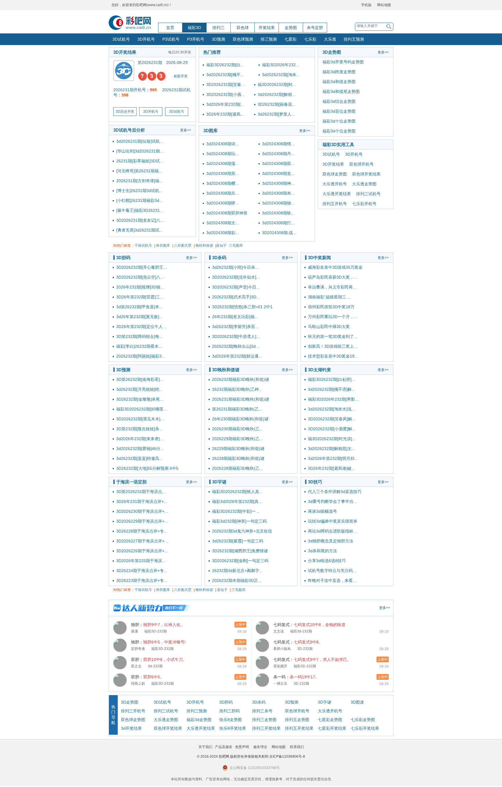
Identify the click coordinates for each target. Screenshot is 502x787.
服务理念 (260, 747)
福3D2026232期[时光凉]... (332, 438)
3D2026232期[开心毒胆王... (141, 267)
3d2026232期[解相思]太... (331, 448)
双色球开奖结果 (366, 174)
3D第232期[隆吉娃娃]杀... (139, 428)
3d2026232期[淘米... (281, 74)
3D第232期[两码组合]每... (139, 336)
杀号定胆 (315, 27)
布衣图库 (163, 245)
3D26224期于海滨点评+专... (141, 570)
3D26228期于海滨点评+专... (141, 531)
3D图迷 (357, 702)
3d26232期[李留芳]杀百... (235, 326)
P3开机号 (195, 39)
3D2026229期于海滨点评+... (142, 521)
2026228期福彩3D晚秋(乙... (237, 468)
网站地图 (384, 5)
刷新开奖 (181, 76)
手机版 (366, 5)
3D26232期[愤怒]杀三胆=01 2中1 (242, 306)
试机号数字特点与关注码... (332, 570)
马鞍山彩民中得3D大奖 (329, 326)
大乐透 (330, 39)
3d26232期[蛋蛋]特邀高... (139, 458)
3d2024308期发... (278, 173)
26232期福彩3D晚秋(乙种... (237, 389)
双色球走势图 (334, 174)
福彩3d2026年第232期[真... (237, 501)
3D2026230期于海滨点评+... (142, 511)
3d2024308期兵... (222, 193)
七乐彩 (310, 39)
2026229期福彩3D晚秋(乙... (237, 438)
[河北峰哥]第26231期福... (139, 170)
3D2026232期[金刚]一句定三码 (240, 560)
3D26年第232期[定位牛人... (141, 326)
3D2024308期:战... (279, 232)
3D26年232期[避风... (225, 114)
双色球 (242, 27)
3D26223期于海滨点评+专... (141, 580)
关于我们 (205, 747)
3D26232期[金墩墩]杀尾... (139, 399)
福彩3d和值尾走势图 (341, 91)
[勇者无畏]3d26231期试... (139, 230)
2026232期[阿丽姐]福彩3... (140, 356)
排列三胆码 (229, 711)
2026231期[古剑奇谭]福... (139, 180)
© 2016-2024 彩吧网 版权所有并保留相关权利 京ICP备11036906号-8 (251, 756)
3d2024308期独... (278, 203)
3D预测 (218, 39)
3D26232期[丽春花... (276, 104)
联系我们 (297, 747)
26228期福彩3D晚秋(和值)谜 (238, 458)
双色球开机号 (361, 164)
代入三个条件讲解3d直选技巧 (334, 491)
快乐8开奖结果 (232, 728)
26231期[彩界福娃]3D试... (139, 161)
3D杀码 (219, 257)
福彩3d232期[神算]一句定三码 (239, 521)
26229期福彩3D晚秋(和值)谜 (238, 448)
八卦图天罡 (182, 245)
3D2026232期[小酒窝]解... (332, 428)
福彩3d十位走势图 (339, 121)
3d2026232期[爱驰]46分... (140, 448)
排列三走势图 (264, 719)
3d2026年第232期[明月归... (333, 458)
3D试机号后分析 (129, 130)
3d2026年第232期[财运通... (237, 356)
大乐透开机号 (334, 184)
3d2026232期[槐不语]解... (331, 389)
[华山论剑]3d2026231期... (139, 151)
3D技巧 (315, 481)
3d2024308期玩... (222, 153)
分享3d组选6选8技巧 (327, 560)
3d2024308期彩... (222, 232)
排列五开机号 (334, 203)
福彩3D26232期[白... (225, 64)
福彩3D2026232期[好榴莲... (141, 409)
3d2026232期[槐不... (225, 74)
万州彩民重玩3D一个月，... (332, 316)
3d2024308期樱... (222, 183)
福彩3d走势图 (199, 719)
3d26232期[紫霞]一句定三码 (237, 541)
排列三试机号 (368, 193)
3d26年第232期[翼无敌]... (139, 316)
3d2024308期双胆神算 (227, 213)
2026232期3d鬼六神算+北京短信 (242, 531)
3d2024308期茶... (222, 173)
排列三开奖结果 (266, 728)
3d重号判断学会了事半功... (332, 501)
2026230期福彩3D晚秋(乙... (237, 428)
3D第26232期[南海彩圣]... (139, 379)
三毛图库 (236, 245)
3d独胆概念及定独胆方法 (330, 541)
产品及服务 (223, 747)
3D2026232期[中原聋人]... (236, 336)
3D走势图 (331, 52)
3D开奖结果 (124, 52)
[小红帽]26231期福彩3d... (139, 200)
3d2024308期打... (278, 222)
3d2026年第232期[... (225, 104)
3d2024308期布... (278, 193)
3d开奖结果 (131, 728)
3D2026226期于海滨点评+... (142, 550)
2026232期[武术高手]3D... (236, 297)
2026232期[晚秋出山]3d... (235, 346)
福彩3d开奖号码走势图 (343, 62)
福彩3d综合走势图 (339, 101)
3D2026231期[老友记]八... (140, 220)
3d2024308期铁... (278, 213)
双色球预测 (243, 39)
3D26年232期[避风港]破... (331, 468)
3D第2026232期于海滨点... (141, 491)
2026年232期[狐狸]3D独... (140, 287)
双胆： (159, 659)
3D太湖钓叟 (319, 369)
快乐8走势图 (230, 719)
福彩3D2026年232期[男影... (333, 399)
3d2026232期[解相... (276, 94)
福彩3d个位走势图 (339, 131)
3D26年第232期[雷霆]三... (139, 297)
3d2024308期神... (278, 183)
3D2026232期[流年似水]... (236, 277)
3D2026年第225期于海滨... (141, 560)
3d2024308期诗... (222, 143)
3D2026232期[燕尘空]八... (140, 277)
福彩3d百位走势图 (339, 111)
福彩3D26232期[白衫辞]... (331, 379)
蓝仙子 (221, 245)
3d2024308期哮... (222, 203)
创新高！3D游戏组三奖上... (332, 346)
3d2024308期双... (278, 163)
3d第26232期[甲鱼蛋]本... (139, 306)
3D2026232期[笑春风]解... (332, 419)
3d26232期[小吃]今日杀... (235, 267)
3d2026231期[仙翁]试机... (139, 141)
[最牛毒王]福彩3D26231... (139, 210)
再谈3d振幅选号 (322, 511)
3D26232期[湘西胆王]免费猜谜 (240, 550)
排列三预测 (197, 711)
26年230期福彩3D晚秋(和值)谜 (240, 419)
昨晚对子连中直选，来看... (332, 580)
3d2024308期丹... (278, 153)
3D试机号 (121, 39)
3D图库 (210, 130)
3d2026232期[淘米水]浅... (331, 409)
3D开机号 (146, 39)
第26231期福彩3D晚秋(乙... (237, 409)
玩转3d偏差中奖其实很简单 (332, 521)
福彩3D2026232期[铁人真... (237, 491)
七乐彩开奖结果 (365, 728)
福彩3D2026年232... (280, 64)
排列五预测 (354, 39)
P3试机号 (171, 39)
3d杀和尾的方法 (322, 550)
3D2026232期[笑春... (225, 84)
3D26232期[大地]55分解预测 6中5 (147, 468)
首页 (170, 27)
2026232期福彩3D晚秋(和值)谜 (240, 379)
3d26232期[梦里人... (276, 114)
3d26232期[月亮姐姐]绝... (139, 389)
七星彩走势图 (330, 719)
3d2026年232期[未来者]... (139, 438)
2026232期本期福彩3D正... (236, 580)
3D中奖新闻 (319, 257)
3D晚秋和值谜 (225, 369)
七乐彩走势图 (363, 719)
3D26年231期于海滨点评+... (141, 501)
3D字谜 (219, 481)
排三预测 (269, 39)
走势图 (291, 27)
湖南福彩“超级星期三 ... (329, 297)
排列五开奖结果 (299, 728)
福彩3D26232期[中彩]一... (235, 511)
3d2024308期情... (278, 143)
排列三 (218, 27)
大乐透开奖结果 (336, 193)
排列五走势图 (297, 719)
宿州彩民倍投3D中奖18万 (331, 306)
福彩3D (194, 27)
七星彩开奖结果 (332, 728)
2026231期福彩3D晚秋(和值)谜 (240, 399)
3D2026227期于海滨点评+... (142, 541)
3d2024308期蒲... (222, 163)
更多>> (185, 130)
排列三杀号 (262, 711)
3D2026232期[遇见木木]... (140, 419)
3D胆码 (123, 257)
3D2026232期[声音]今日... (236, 287)
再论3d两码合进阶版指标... (332, 531)
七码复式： (309, 624)
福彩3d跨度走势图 (339, 71)
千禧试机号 (143, 245)
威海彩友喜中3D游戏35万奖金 (335, 267)
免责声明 (242, 747)
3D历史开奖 (125, 112)
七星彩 (290, 39)
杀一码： (296, 677)
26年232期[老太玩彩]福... (235, 316)
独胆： (157, 624)
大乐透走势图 (364, 184)
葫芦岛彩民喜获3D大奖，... (332, 277)
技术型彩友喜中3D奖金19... (333, 356)
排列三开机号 (133, 711)
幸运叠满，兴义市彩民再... (332, 287)
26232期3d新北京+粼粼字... (237, 570)
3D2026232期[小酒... (225, 94)
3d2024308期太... (222, 222)
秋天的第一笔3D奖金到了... (332, 336)
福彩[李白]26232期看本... (139, 346)
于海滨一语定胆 (131, 481)
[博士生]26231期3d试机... (139, 190)
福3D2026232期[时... (277, 84)
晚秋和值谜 (204, 245)
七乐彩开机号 (364, 203)
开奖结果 (267, 27)
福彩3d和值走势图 (339, 81)
